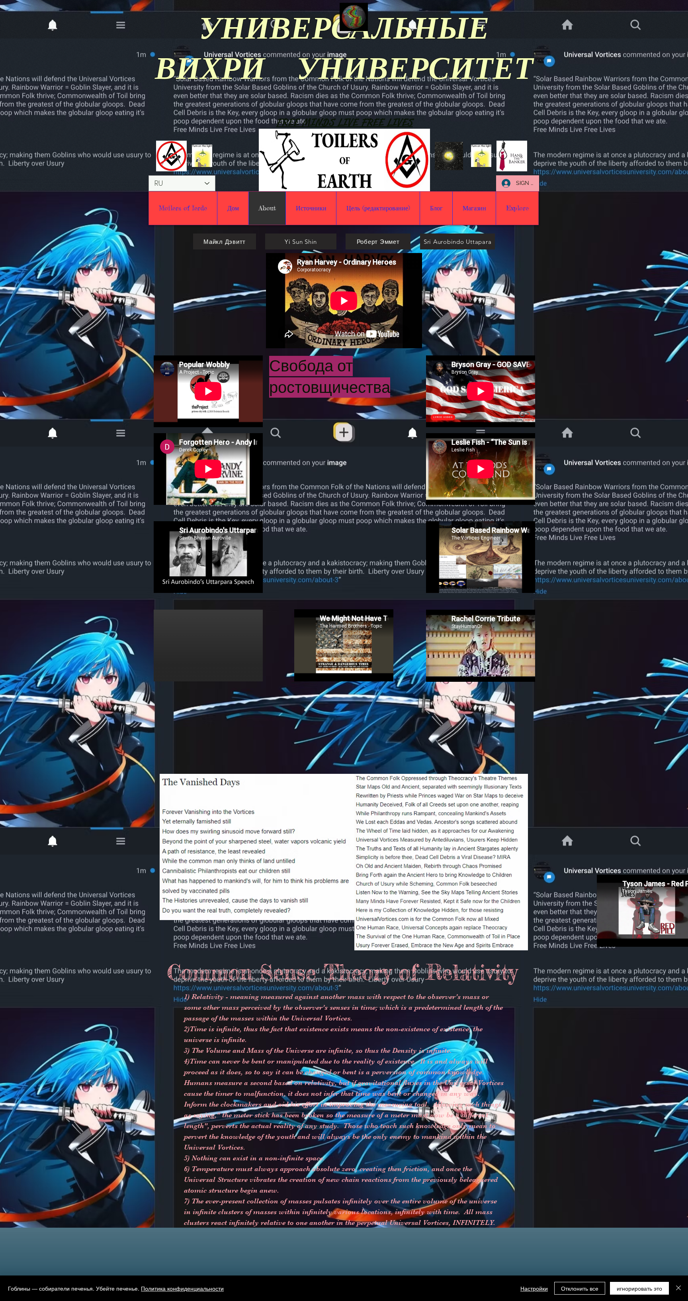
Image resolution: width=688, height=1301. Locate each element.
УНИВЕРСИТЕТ (415, 68)
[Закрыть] (678, 1288)
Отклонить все (579, 1288)
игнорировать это (639, 1288)
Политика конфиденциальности (182, 1288)
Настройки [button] (534, 1288)
